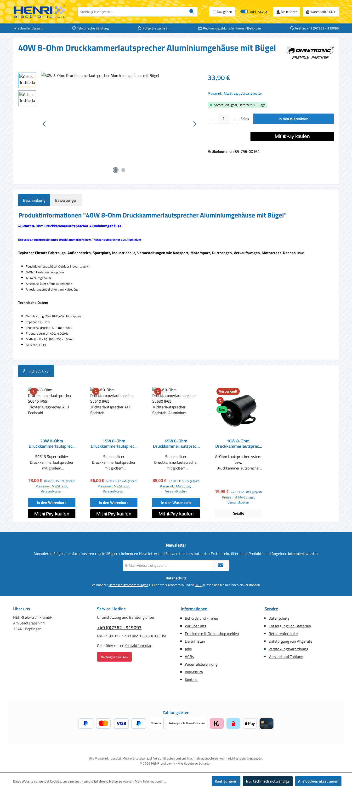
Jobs (188, 649)
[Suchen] (192, 12)
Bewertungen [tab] (66, 200)
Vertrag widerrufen (114, 656)
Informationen (194, 609)
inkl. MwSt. (254, 12)
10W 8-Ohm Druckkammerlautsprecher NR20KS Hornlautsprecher (238, 443)
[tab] (34, 200)
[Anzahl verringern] (213, 119)
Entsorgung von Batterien (290, 626)
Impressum (194, 672)
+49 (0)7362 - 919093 (119, 627)
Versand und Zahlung (286, 656)
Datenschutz (279, 618)
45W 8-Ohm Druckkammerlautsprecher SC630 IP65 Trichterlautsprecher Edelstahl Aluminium (176, 443)
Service (271, 609)
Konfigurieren (226, 781)
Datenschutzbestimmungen (128, 584)
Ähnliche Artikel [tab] (36, 371)
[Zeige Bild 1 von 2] (116, 170)
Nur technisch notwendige (268, 781)
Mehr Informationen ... (150, 781)
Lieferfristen (195, 641)
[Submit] (220, 565)
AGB (198, 584)
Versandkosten (164, 758)
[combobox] (132, 12)
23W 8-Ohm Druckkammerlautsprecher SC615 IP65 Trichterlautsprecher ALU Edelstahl (51, 443)
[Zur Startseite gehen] (39, 12)
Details (238, 513)
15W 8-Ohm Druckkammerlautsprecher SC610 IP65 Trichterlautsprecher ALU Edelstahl (114, 443)
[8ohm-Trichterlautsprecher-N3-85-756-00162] (119, 124)
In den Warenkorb (293, 119)
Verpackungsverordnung (288, 649)
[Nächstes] (194, 124)
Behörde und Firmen (201, 618)
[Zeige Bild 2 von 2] (123, 170)
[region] (108, 124)
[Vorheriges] (44, 124)
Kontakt (191, 679)
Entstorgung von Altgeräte (290, 641)
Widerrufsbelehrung (201, 664)
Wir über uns (195, 626)
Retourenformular (283, 633)
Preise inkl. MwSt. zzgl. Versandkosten (235, 93)
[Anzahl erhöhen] (234, 119)
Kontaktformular (138, 645)
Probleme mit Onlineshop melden (212, 633)
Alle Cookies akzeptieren (318, 781)
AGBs (189, 656)
